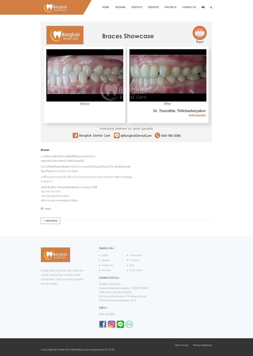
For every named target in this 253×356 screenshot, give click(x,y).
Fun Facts (170, 7)
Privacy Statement (202, 345)
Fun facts (134, 260)
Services (153, 7)
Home (105, 7)
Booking (120, 7)
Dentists (136, 7)
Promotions (136, 255)
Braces (48, 209)
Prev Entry (52, 221)
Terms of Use (181, 345)
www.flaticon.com (80, 349)
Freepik (61, 349)
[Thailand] (203, 7)
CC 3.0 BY (110, 349)
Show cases (136, 270)
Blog (132, 265)
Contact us (189, 7)
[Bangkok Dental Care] (55, 7)
